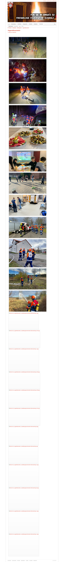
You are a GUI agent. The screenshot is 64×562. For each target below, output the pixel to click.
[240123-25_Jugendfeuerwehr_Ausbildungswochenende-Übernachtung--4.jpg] (23, 359)
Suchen (54, 24)
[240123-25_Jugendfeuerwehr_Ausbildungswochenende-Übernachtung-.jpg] (23, 454)
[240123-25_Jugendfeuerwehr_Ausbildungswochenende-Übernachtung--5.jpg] (23, 475)
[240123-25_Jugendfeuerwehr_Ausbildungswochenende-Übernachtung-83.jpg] (27, 115)
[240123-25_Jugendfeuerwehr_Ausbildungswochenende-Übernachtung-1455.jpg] (24, 398)
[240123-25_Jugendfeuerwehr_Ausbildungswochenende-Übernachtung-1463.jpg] (24, 380)
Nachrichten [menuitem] (14, 560)
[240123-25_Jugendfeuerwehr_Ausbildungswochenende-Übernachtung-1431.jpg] (27, 301)
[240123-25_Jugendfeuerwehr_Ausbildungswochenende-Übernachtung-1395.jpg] (27, 47)
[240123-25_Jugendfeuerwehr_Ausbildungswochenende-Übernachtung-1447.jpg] (24, 416)
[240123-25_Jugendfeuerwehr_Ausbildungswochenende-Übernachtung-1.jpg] (23, 321)
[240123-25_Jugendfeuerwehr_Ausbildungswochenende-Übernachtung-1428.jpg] (27, 278)
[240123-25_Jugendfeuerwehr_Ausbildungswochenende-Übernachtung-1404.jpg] (27, 160)
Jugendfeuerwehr (25, 27)
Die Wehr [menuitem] (18, 560)
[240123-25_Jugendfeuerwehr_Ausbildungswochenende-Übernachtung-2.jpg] (27, 70)
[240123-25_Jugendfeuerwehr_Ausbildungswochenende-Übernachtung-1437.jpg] (24, 338)
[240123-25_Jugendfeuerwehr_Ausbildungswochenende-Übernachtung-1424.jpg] (27, 227)
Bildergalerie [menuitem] (11, 26)
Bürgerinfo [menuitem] (23, 560)
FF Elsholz (10, 27)
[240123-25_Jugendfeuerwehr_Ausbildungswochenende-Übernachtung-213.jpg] (27, 253)
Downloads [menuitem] (16, 26)
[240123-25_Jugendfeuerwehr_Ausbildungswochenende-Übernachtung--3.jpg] (23, 522)
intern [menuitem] (22, 26)
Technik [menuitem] (27, 560)
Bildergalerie (19, 27)
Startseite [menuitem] (9, 24)
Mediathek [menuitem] (35, 560)
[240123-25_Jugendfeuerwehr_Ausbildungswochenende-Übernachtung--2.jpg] (23, 545)
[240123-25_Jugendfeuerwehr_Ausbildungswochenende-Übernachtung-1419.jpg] (27, 138)
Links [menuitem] (20, 26)
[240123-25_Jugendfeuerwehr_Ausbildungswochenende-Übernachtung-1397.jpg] (27, 93)
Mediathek (14, 27)
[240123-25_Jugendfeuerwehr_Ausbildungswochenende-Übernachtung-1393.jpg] (27, 205)
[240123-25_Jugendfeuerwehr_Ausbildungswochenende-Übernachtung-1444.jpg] (27, 183)
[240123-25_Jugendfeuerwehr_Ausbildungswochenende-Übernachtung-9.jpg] (23, 435)
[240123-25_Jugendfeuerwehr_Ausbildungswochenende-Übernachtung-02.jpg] (24, 498)
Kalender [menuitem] (31, 560)
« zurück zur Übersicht (12, 32)
